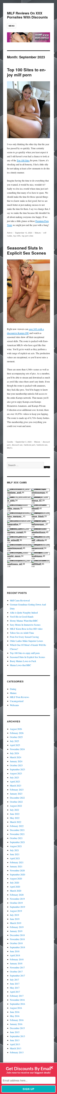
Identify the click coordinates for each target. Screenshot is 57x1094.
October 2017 (16, 971)
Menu (11, 25)
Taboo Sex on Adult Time (22, 632)
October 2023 (16, 765)
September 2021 (17, 842)
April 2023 (15, 781)
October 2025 (16, 737)
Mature (38, 232)
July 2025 (14, 741)
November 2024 (17, 749)
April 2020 (15, 886)
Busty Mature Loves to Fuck (23, 661)
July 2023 (14, 777)
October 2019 (16, 902)
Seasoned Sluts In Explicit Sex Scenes (26, 250)
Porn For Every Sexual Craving (24, 636)
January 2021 (16, 866)
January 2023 (16, 793)
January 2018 (16, 963)
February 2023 (17, 789)
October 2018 (16, 943)
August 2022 (16, 805)
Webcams (14, 705)
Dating (13, 688)
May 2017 (14, 987)
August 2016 (16, 1007)
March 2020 (15, 890)
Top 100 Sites (23, 160)
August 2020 (16, 878)
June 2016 (14, 1011)
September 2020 (17, 874)
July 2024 (14, 753)
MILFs (9, 447)
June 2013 (14, 1040)
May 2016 (14, 1015)
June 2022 (14, 813)
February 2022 (17, 825)
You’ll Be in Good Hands (21, 616)
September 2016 (17, 1003)
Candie (10, 441)
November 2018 (17, 939)
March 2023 (15, 785)
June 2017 (14, 983)
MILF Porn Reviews (19, 697)
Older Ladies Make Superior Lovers (26, 640)
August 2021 (16, 846)
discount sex (17, 444)
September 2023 (17, 769)
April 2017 (15, 991)
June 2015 (14, 1032)
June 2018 (14, 951)
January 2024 (16, 761)
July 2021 (14, 850)
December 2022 (17, 797)
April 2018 (15, 955)
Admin (9, 232)
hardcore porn (29, 444)
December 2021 (17, 830)
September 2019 (17, 906)
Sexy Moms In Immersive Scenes (25, 624)
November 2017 (17, 967)
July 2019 (14, 914)
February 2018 (17, 959)
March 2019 (15, 922)
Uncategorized (16, 701)
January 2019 (16, 931)
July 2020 (14, 882)
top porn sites (27, 235)
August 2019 (16, 910)
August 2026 (16, 728)
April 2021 (15, 858)
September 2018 (17, 947)
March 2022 (15, 821)
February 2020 (17, 894)
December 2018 (17, 935)
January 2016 (16, 1024)
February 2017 (17, 995)
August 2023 (16, 773)
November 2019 (17, 898)
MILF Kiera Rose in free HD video (26, 628)
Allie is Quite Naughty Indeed (24, 612)
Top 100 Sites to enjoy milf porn (26, 72)
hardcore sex (42, 444)
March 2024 (15, 757)
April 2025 (15, 745)
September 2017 (17, 975)
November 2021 (17, 834)
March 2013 (15, 1048)
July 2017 (14, 979)
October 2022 (16, 801)
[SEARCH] (47, 467)
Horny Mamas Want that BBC (24, 620)
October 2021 (16, 838)
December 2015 (17, 1028)
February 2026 (17, 732)
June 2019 (14, 918)
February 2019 (17, 927)
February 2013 (17, 1052)
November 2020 (17, 870)
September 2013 (17, 1036)
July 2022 (14, 809)
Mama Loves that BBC (20, 665)
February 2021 (17, 862)
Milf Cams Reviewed (20, 600)
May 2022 (14, 817)
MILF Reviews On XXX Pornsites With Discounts (27, 15)
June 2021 (14, 854)
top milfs (17, 235)
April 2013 (15, 1044)
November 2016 (17, 999)
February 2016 (17, 1020)
